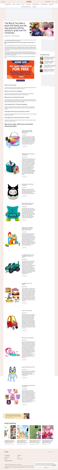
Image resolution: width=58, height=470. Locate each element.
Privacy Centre (54, 465)
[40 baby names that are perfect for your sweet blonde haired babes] (41, 70)
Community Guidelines (8, 460)
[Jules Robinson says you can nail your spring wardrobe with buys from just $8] (41, 62)
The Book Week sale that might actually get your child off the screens (47, 441)
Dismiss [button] (46, 467)
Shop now (24, 146)
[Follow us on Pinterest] (53, 452)
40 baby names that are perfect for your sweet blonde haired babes (49, 70)
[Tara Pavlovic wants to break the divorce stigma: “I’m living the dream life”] (27, 416)
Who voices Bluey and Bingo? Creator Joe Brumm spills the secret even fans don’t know (22, 442)
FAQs (18, 457)
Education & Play (7, 444)
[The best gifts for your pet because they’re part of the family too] (41, 66)
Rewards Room (48, 1)
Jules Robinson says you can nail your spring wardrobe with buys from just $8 (49, 63)
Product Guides (46, 59)
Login (56, 1)
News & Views (8, 417)
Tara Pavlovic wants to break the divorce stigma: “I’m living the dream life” (14, 416)
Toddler (18, 4)
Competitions (34, 6)
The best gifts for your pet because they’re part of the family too (50, 66)
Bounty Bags (51, 4)
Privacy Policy (7, 457)
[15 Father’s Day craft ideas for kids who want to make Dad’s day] (10, 432)
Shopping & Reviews (36, 4)
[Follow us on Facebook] (49, 452)
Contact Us (19, 455)
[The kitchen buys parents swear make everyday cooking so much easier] (41, 58)
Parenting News (19, 444)
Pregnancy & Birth (7, 4)
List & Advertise (7, 455)
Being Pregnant (46, 71)
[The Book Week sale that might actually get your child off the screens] (47, 432)
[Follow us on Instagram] (51, 452)
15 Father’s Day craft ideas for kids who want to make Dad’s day (10, 441)
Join (53, 1)
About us (6, 458)
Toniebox (14, 100)
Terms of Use (19, 458)
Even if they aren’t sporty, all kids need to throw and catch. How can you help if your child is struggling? (35, 442)
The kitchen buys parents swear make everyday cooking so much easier (49, 58)
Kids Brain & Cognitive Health (26, 6)
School (23, 4)
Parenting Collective (44, 4)
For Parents (28, 4)
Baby (13, 4)
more (18, 40)
